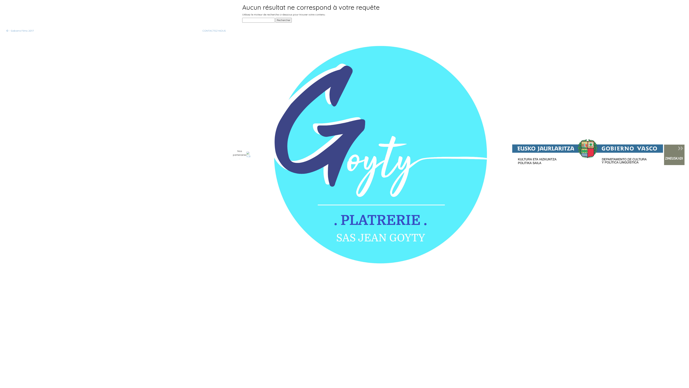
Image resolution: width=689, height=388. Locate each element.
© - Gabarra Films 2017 (20, 30)
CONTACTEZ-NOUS (214, 30)
